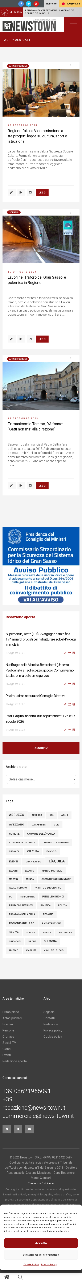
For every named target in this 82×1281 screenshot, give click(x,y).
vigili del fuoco (53, 950)
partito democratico (47, 887)
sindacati (15, 941)
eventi (13, 861)
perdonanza (27, 897)
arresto (37, 815)
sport (32, 941)
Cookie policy (53, 1036)
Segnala (49, 1012)
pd (10, 896)
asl (52, 815)
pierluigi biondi (53, 896)
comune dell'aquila (41, 833)
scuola (30, 932)
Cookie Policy (31, 1264)
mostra (14, 879)
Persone (8, 1030)
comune (14, 833)
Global (7, 1049)
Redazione (51, 1024)
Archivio (41, 747)
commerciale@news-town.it (38, 1116)
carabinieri (39, 824)
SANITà (14, 932)
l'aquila (57, 861)
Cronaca (8, 1036)
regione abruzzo (21, 923)
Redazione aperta (15, 1061)
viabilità (31, 950)
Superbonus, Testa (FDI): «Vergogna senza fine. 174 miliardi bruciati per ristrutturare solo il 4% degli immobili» (41, 639)
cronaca (14, 851)
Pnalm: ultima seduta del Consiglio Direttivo (35, 696)
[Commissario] (41, 566)
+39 (8, 1099)
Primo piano (11, 1012)
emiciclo (51, 851)
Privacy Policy (49, 1264)
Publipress (48, 1183)
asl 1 (64, 815)
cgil (56, 824)
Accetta (41, 1243)
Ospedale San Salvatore (56, 879)
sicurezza (65, 932)
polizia (62, 905)
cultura (33, 851)
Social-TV (9, 1043)
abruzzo (16, 815)
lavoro (29, 870)
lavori (13, 870)
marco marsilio (52, 870)
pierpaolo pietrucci (21, 905)
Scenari (14, 212)
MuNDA (30, 879)
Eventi (7, 1055)
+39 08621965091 (27, 1091)
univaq (14, 950)
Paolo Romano (18, 887)
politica (46, 905)
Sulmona (50, 941)
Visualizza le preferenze (41, 1255)
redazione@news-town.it (34, 1107)
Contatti (49, 1018)
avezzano (16, 824)
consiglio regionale (55, 842)
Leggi (42, 192)
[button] (70, 65)
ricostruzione (51, 923)
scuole (46, 932)
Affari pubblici (18, 66)
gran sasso (33, 861)
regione (48, 914)
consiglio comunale (22, 842)
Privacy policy (53, 1030)
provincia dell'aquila (22, 914)
